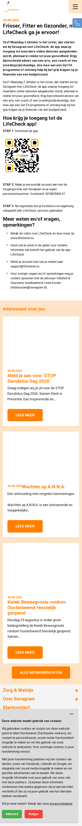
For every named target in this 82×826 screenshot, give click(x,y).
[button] (75, 6)
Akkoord (12, 814)
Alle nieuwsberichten (41, 672)
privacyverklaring (61, 804)
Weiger (33, 814)
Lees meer (25, 415)
